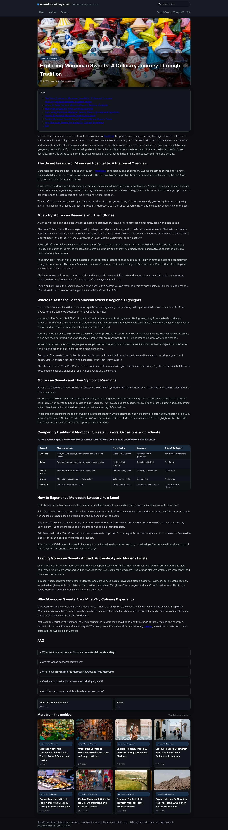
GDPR (59, 825)
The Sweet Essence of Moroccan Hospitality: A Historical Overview (78, 98)
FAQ (47, 126)
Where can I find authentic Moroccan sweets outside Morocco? (77, 671)
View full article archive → (179, 715)
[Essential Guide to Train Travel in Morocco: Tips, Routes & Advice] (133, 792)
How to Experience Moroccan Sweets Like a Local (70, 115)
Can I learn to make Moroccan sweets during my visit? (71, 681)
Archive (52, 12)
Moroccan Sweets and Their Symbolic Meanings (69, 108)
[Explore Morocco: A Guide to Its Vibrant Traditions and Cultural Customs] (94, 792)
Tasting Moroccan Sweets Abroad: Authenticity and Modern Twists (78, 119)
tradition (109, 136)
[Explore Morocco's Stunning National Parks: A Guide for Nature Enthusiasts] (172, 792)
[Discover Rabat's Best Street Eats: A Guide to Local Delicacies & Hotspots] (172, 743)
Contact (64, 12)
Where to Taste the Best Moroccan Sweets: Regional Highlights (76, 105)
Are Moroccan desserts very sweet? (62, 662)
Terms (67, 825)
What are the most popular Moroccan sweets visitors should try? (78, 652)
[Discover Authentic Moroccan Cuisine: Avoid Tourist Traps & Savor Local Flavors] (56, 743)
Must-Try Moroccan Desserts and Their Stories (68, 101)
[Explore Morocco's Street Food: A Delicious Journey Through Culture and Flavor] (56, 792)
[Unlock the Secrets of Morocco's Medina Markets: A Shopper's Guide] (94, 743)
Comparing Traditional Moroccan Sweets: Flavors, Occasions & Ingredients (82, 112)
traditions (100, 170)
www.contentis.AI (46, 825)
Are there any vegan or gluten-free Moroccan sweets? (72, 691)
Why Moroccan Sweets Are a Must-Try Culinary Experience (74, 122)
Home (41, 12)
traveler (148, 626)
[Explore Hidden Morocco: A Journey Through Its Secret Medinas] (133, 743)
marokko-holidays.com (55, 4)
